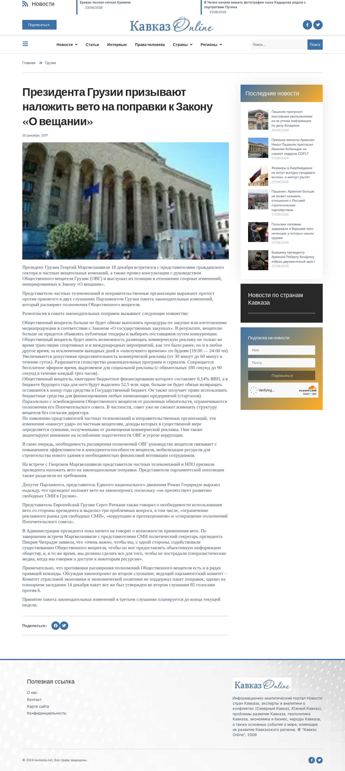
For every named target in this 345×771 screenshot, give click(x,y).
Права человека (150, 44)
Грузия (50, 62)
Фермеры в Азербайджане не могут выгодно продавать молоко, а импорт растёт (293, 172)
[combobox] (278, 44)
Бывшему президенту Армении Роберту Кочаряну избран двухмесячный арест (293, 256)
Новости (65, 44)
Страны (180, 44)
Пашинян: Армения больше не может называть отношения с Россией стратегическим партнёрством (293, 200)
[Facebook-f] (307, 25)
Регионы (209, 44)
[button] (55, 625)
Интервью (117, 44)
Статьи (92, 44)
